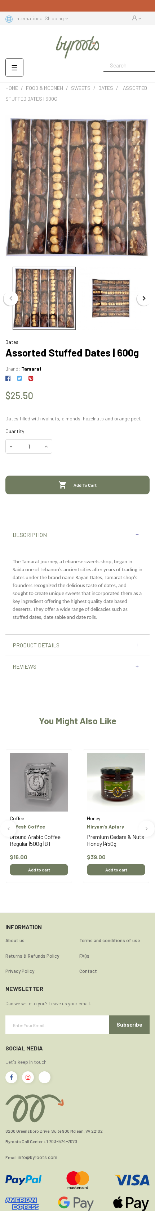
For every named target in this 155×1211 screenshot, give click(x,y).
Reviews (24, 666)
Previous (11, 298)
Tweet (19, 378)
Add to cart (39, 869)
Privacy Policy (19, 971)
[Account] (136, 18)
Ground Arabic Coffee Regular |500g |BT (35, 840)
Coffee (17, 818)
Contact (88, 971)
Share (9, 378)
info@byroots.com (37, 1157)
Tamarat (31, 369)
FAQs (84, 956)
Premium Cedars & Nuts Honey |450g (115, 840)
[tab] (77, 534)
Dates (11, 342)
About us (15, 940)
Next (144, 298)
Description (30, 535)
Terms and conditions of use (109, 940)
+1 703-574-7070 (60, 1141)
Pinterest (31, 378)
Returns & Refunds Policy (32, 956)
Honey (93, 818)
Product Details (36, 645)
